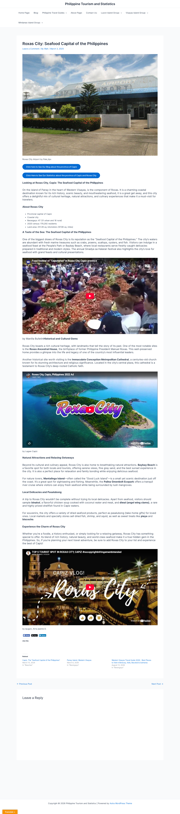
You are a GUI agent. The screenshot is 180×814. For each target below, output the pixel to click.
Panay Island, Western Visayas (79, 660)
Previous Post (24, 684)
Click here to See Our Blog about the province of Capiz (51, 167)
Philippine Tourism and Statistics (90, 4)
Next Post (157, 684)
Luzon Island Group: (110, 13)
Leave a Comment (30, 48)
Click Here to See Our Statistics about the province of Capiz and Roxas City (61, 175)
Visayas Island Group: (136, 13)
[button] (65, 13)
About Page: (76, 13)
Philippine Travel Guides (53, 13)
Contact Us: (91, 13)
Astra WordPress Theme (121, 803)
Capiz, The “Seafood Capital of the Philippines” (41, 660)
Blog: (36, 13)
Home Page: (24, 13)
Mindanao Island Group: (29, 22)
